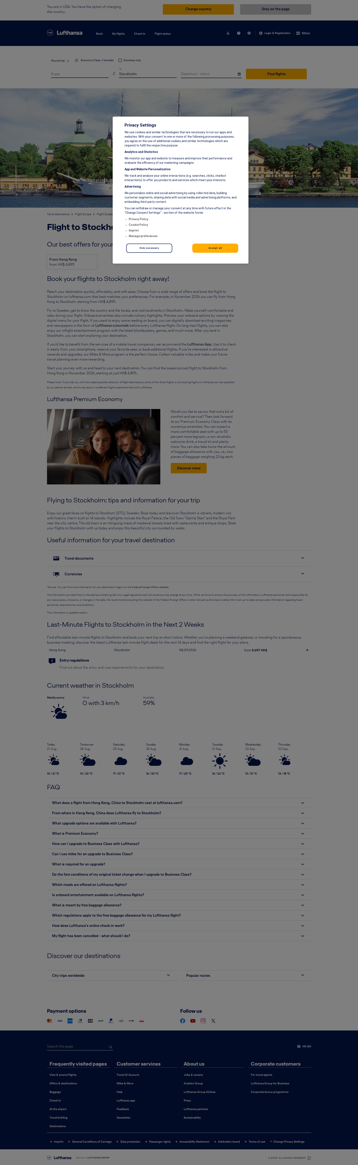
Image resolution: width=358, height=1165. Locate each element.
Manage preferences (143, 236)
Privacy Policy (138, 219)
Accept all (215, 247)
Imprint (134, 230)
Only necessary (149, 247)
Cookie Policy (138, 224)
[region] (180, 190)
